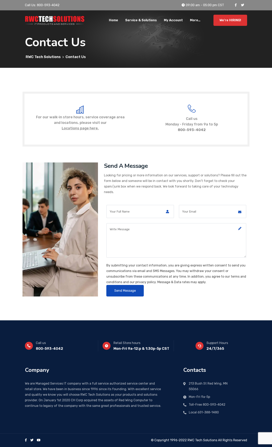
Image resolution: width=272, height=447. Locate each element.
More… (195, 20)
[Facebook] (26, 440)
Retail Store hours (126, 343)
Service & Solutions (141, 20)
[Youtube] (38, 440)
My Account (173, 20)
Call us (41, 343)
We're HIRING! (230, 20)
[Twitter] (31, 440)
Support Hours (217, 343)
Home (113, 20)
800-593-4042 (192, 130)
